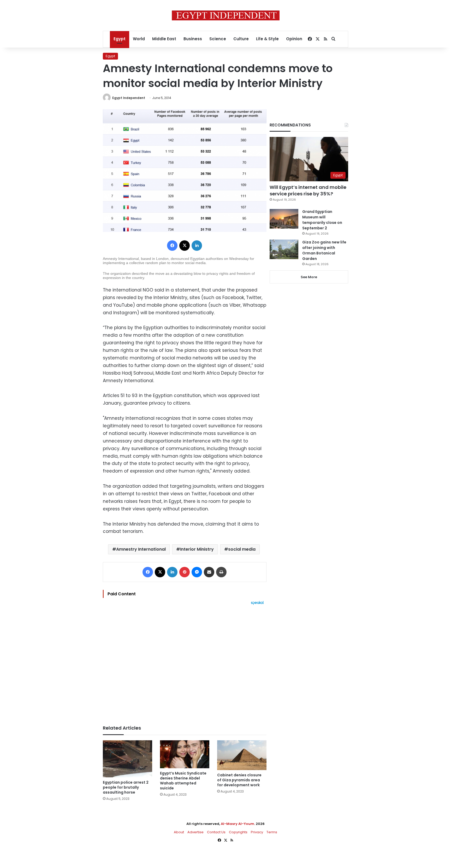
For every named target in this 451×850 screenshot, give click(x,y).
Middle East (164, 39)
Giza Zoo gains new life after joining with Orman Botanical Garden (324, 250)
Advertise (195, 832)
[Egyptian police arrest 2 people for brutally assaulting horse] (127, 758)
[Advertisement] (184, 662)
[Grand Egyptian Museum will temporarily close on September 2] (284, 219)
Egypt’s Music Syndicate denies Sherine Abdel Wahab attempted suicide (183, 781)
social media (242, 549)
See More (309, 277)
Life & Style (267, 39)
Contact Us (216, 832)
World (139, 39)
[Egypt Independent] (226, 15)
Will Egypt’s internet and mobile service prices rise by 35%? (308, 190)
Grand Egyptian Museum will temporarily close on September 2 (322, 220)
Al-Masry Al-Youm (237, 823)
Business (192, 39)
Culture (241, 39)
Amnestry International (141, 549)
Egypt (120, 39)
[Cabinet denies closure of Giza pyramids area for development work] (241, 755)
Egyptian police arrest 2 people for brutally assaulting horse (126, 787)
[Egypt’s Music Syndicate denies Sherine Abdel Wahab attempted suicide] (184, 754)
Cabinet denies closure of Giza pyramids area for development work (239, 780)
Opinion (294, 39)
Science (217, 39)
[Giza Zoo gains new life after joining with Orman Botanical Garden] (284, 249)
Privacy (257, 832)
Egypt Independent (128, 98)
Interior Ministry (197, 549)
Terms (271, 832)
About (179, 832)
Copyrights (238, 832)
